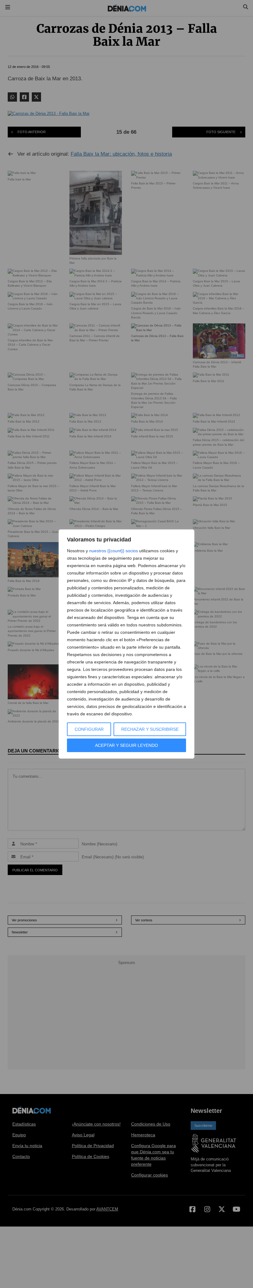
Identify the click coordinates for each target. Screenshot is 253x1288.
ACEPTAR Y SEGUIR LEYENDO (126, 745)
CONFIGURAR (89, 729)
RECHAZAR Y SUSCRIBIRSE (150, 729)
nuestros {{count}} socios (113, 550)
